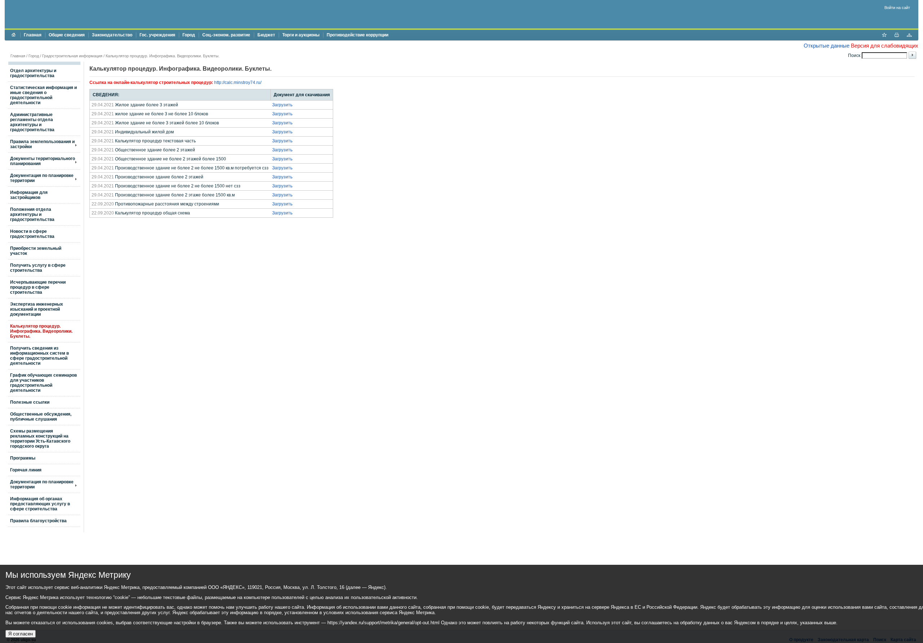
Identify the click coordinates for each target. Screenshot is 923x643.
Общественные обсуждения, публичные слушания (40, 417)
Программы (22, 458)
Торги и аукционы (300, 34)
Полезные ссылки (29, 402)
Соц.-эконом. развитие (226, 34)
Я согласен (20, 634)
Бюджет (266, 34)
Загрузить (282, 105)
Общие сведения (67, 34)
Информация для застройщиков (29, 195)
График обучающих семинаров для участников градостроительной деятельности (43, 383)
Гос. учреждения (157, 34)
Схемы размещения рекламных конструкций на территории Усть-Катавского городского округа (40, 439)
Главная (32, 34)
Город (188, 34)
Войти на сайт (897, 7)
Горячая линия (25, 470)
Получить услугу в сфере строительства (38, 268)
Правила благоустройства (38, 520)
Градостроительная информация (72, 56)
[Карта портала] (909, 35)
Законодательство (112, 34)
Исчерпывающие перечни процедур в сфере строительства (38, 287)
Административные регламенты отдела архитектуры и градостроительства (32, 122)
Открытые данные (826, 46)
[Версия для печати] (896, 35)
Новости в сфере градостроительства (32, 234)
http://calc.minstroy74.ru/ (237, 82)
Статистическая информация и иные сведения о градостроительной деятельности (43, 95)
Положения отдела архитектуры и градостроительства (32, 214)
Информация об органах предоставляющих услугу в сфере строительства (40, 503)
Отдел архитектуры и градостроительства (33, 73)
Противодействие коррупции (357, 34)
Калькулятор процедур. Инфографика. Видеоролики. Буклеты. (41, 331)
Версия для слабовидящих (884, 46)
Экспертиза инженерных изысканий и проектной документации (36, 309)
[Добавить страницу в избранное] (884, 35)
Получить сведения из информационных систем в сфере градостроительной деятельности (39, 356)
